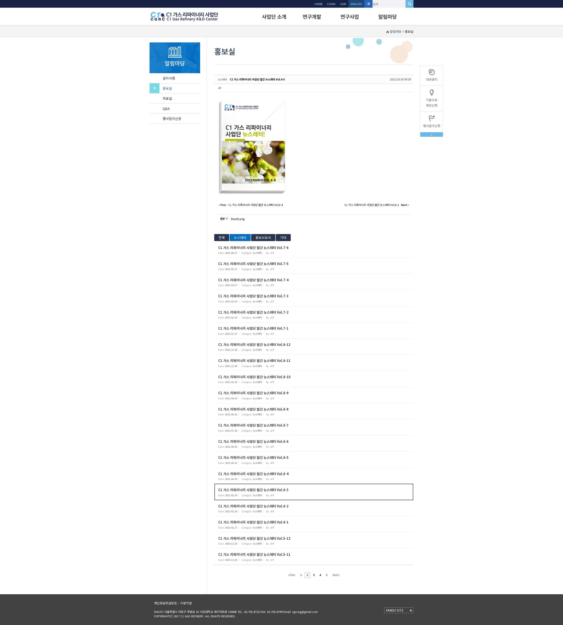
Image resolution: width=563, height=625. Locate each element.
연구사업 (349, 16)
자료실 (167, 98)
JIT (219, 88)
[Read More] (313, 250)
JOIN (343, 4)
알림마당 (387, 16)
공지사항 (169, 78)
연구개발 (312, 16)
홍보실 (167, 88)
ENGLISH (356, 4)
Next (336, 575)
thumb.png (238, 219)
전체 (222, 237)
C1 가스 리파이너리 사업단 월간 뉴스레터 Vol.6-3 (257, 79)
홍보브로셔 (263, 237)
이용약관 (186, 603)
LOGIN (331, 4)
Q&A (166, 108)
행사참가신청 (172, 118)
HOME (319, 4)
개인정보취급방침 (165, 603)
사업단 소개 (274, 16)
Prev (292, 575)
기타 (283, 237)
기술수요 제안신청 (431, 102)
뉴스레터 (240, 237)
